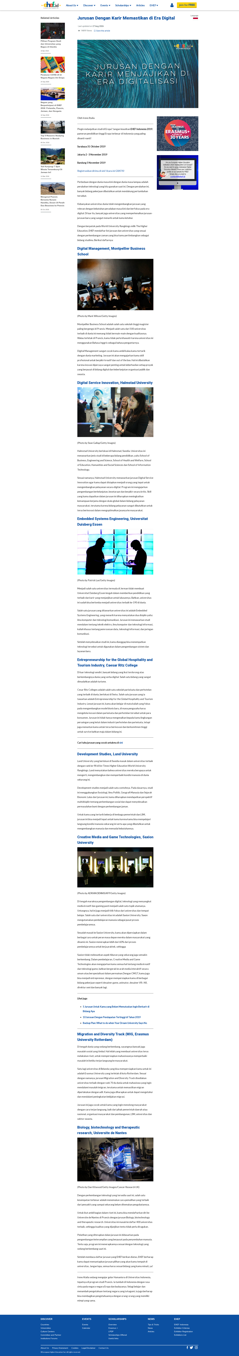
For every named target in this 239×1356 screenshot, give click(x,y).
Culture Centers (47, 1331)
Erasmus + (113, 1328)
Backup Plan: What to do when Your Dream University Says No (115, 1023)
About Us (71, 5)
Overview (112, 1324)
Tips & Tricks (153, 1324)
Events (104, 5)
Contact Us (104, 1348)
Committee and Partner (51, 1335)
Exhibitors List (180, 1335)
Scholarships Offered (117, 1335)
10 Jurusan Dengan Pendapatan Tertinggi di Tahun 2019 (112, 1017)
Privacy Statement (60, 1348)
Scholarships (122, 5)
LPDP (110, 1331)
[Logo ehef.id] (51, 3)
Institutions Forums (49, 1338)
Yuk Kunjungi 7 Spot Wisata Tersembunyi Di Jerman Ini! (51, 169)
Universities (46, 1328)
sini (121, 742)
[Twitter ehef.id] (191, 1347)
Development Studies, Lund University (107, 754)
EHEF (153, 5)
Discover (88, 5)
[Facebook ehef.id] (187, 1347)
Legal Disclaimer (88, 1348)
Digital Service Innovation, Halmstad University (115, 383)
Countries (45, 1324)
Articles (140, 5)
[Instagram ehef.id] (196, 1347)
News (150, 1328)
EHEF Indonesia (181, 1324)
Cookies (74, 1348)
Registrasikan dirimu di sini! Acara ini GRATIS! (100, 170)
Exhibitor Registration (183, 1331)
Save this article (102, 31)
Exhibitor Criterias (182, 1328)
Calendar (86, 1328)
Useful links (113, 1338)
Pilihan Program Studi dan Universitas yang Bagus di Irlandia (51, 44)
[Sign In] (172, 5)
